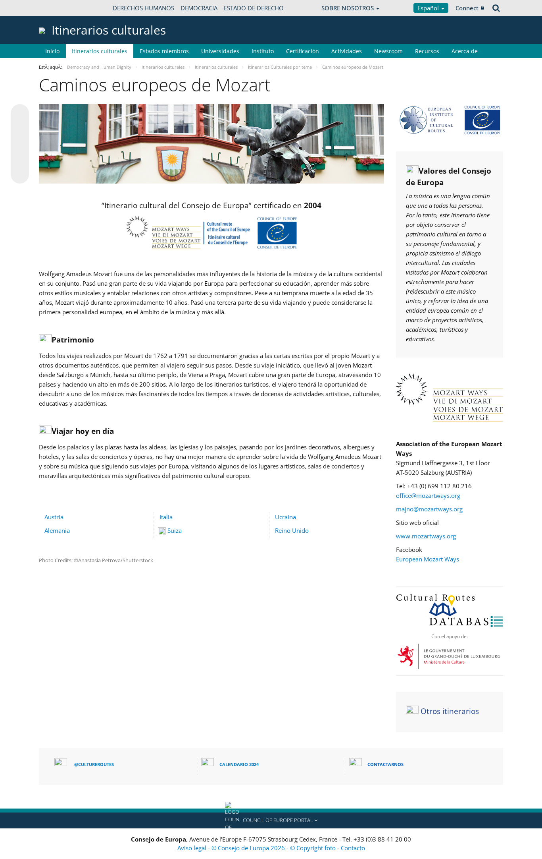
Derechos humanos (143, 8)
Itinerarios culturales (99, 51)
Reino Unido (292, 530)
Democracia (199, 8)
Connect (467, 8)
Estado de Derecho (254, 8)
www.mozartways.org (426, 536)
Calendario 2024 (239, 764)
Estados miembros (164, 51)
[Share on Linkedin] (20, 159)
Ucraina (285, 517)
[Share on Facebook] (20, 144)
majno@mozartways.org (429, 509)
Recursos (427, 51)
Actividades (346, 51)
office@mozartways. (423, 495)
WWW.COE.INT (59, 8)
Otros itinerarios (450, 711)
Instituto (263, 51)
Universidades (220, 51)
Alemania (57, 530)
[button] (271, 820)
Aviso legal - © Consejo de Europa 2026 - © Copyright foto (257, 848)
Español (428, 8)
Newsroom (388, 51)
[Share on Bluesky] (20, 114)
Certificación (302, 51)
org (455, 495)
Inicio (52, 51)
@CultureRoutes (94, 764)
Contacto (353, 848)
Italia (166, 517)
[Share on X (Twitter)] (20, 129)
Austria (53, 517)
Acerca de (465, 51)
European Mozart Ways (427, 559)
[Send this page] (20, 174)
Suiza (174, 530)
